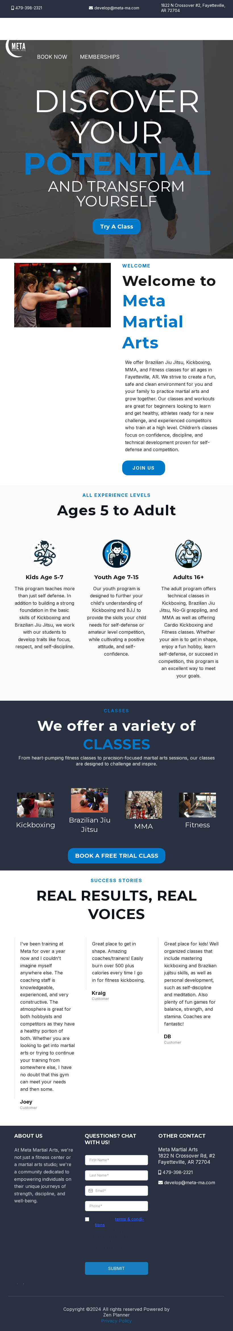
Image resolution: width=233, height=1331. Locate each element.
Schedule (126, 34)
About (46, 34)
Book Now (52, 57)
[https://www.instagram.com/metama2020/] (23, 1283)
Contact (166, 34)
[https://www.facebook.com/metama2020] (17, 1283)
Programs (83, 34)
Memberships (100, 57)
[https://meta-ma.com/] (16, 46)
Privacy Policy (116, 1321)
